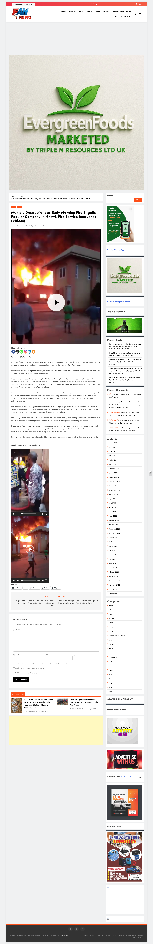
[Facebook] (13, 352)
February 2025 (114, 520)
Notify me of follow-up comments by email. (30, 668)
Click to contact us (127, 777)
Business (106, 11)
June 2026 (112, 451)
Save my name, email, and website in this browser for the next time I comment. (42, 664)
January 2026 (113, 473)
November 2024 (114, 533)
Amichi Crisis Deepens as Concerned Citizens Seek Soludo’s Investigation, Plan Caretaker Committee (124, 379)
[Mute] (43, 514)
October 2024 (113, 537)
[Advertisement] (76, 38)
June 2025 (112, 503)
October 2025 (113, 486)
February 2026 (114, 469)
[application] (30, 482)
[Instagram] (25, 352)
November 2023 (114, 585)
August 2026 (113, 443)
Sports (81, 11)
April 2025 (112, 512)
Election (111, 631)
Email (45, 655)
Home (63, 11)
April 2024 (112, 563)
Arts (110, 610)
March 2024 (113, 568)
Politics (89, 11)
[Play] (14, 514)
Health (97, 11)
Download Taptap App (115, 250)
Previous (109, 332)
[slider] (28, 513)
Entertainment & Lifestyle (121, 11)
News (20, 207)
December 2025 (114, 477)
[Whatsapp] (21, 352)
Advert (111, 605)
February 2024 (114, 572)
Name (16, 655)
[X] (17, 352)
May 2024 (112, 559)
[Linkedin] (29, 352)
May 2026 (112, 456)
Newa (111, 666)
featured (111, 640)
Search (110, 195)
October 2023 (113, 589)
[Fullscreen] (46, 514)
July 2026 (112, 447)
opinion (111, 674)
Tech (110, 691)
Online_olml (113, 420)
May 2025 (112, 507)
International (113, 657)
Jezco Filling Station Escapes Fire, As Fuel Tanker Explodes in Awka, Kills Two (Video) (84, 702)
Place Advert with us (123, 17)
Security (111, 683)
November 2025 (114, 481)
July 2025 (112, 499)
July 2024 (112, 550)
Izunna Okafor (17, 226)
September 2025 (114, 490)
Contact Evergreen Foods (118, 301)
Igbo (110, 653)
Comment (17, 629)
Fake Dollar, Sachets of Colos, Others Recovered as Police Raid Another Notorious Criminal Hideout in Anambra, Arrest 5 (38, 703)
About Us (72, 11)
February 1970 (113, 593)
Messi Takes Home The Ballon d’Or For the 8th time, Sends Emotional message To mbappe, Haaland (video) (125, 405)
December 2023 (114, 581)
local (110, 661)
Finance (111, 644)
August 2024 (113, 546)
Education (112, 627)
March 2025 (113, 516)
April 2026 (112, 460)
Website (75, 655)
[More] (33, 352)
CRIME (14, 207)
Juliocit (111, 394)
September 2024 (114, 542)
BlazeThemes (64, 935)
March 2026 (113, 464)
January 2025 (113, 524)
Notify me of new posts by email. (26, 673)
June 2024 (112, 555)
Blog (110, 614)
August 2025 (113, 494)
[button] (30, 483)
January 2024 (113, 576)
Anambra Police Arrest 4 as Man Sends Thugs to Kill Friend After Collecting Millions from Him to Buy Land (125, 361)
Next (139, 332)
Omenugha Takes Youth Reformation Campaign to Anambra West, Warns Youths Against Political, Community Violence (125, 370)
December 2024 (114, 529)
